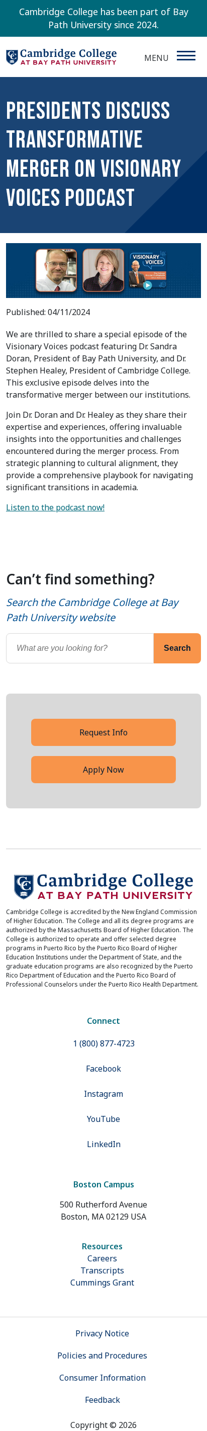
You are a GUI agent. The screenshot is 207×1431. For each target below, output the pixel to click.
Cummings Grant (102, 1282)
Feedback (102, 1399)
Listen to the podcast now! (55, 507)
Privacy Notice (102, 1333)
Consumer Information (102, 1377)
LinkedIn (104, 1144)
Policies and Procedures (102, 1355)
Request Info (103, 732)
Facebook (103, 1068)
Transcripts (102, 1270)
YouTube (103, 1118)
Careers (102, 1258)
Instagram (103, 1093)
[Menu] (185, 55)
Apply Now (103, 769)
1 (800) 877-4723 (104, 1043)
